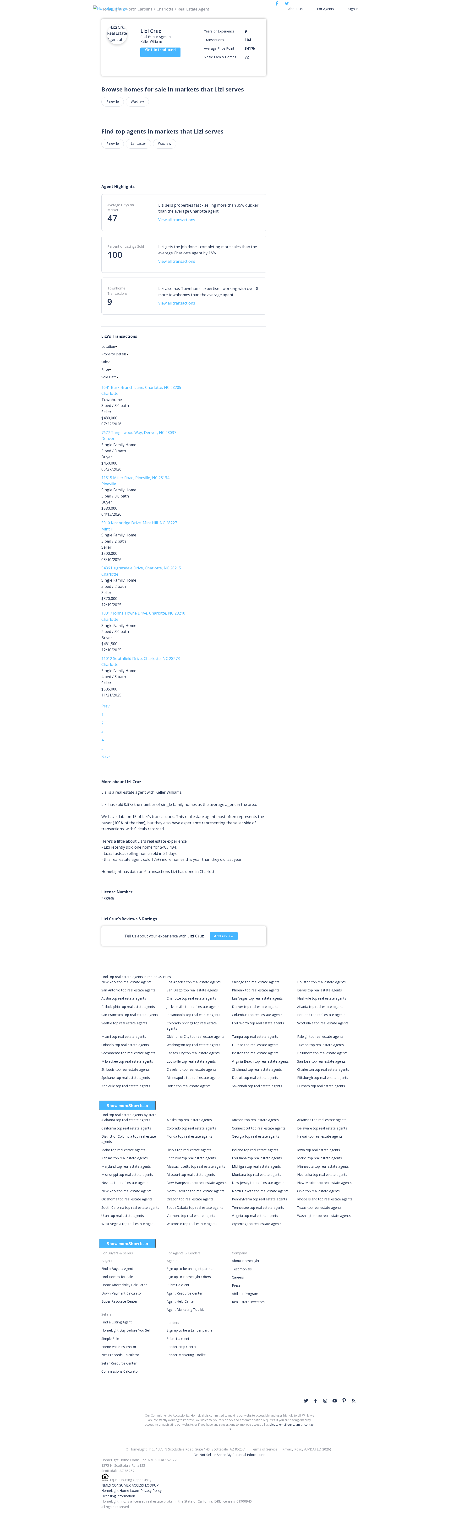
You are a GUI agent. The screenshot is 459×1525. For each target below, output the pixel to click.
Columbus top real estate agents (257, 1014)
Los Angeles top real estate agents (194, 982)
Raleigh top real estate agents (320, 1036)
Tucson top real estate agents (320, 1045)
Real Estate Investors (248, 1302)
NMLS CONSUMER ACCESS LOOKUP (130, 1485)
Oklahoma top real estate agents (127, 1199)
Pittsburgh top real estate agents (322, 1077)
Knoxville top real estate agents (125, 1086)
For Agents (325, 8)
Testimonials (242, 1269)
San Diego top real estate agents (192, 990)
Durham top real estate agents (321, 1086)
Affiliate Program (245, 1293)
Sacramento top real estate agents (128, 1053)
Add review (223, 936)
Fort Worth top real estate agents (258, 1023)
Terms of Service (264, 1449)
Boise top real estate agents (189, 1086)
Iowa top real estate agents (318, 1150)
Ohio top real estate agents (318, 1191)
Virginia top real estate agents (255, 1215)
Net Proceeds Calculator (120, 1355)
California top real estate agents (126, 1128)
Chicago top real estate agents (255, 982)
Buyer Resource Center (119, 1301)
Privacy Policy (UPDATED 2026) (306, 1449)
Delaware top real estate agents (322, 1128)
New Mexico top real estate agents (324, 1182)
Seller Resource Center (119, 1363)
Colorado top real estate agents (191, 1128)
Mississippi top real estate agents (127, 1174)
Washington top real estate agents (193, 1045)
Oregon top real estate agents (190, 1199)
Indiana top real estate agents (255, 1150)
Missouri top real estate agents (191, 1174)
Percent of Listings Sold (125, 246)
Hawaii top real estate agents (320, 1136)
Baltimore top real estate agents (322, 1053)
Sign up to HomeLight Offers (189, 1276)
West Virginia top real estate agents (128, 1223)
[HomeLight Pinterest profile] (344, 1400)
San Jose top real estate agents (321, 1061)
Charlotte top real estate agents (191, 998)
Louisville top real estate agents (191, 1061)
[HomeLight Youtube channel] (335, 1401)
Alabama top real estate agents (125, 1120)
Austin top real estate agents (123, 998)
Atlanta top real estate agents (320, 1006)
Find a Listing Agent (116, 1322)
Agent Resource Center (184, 1293)
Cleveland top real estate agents (192, 1069)
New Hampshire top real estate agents (197, 1182)
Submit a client (178, 1285)
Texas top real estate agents (319, 1207)
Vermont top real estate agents (191, 1215)
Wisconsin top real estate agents (192, 1223)
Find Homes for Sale (117, 1276)
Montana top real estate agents (256, 1174)
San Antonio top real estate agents (128, 990)
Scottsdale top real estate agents (323, 1023)
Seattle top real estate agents (124, 1023)
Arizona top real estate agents (255, 1120)
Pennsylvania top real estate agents (259, 1199)
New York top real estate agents (126, 982)
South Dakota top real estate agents (195, 1207)
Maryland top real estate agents (126, 1166)
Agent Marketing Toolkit (185, 1309)
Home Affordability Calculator (124, 1285)
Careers (238, 1277)
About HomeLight (245, 1260)
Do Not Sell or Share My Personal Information (229, 1454)
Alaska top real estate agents (189, 1120)
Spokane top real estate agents (125, 1077)
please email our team (284, 1425)
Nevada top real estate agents (124, 1182)
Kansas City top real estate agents (193, 1053)
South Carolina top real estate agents (130, 1207)
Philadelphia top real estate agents (128, 1006)
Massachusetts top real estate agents (196, 1166)
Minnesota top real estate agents (323, 1166)
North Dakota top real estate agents (260, 1191)
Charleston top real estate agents (323, 1069)
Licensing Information (118, 1496)
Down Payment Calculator (121, 1293)
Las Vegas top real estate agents (257, 998)
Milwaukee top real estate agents (127, 1061)
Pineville (112, 101)
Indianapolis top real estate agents (193, 1014)
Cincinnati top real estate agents (257, 1069)
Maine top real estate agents (319, 1158)
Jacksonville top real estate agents (193, 1006)
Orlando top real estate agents (125, 1045)
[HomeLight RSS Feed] (354, 1401)
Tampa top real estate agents (255, 1036)
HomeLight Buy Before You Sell (125, 1330)
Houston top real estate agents (321, 982)
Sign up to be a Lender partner (190, 1330)
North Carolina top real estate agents (195, 1191)
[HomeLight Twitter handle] (306, 1401)
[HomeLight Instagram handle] (325, 1401)
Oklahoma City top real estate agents (195, 1036)
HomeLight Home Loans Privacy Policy (131, 1490)
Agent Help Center (181, 1301)
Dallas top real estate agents (319, 990)
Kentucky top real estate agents (191, 1158)
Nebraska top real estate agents (322, 1174)
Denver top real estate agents (255, 1006)
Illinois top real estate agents (189, 1150)
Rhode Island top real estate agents (324, 1199)
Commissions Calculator (120, 1371)
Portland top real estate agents (321, 1014)
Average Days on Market (120, 207)
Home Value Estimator (118, 1346)
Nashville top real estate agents (321, 998)
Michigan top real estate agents (256, 1166)
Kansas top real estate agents (124, 1158)
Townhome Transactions (117, 291)
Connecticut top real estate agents (258, 1128)
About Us (295, 8)
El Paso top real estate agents (255, 1045)
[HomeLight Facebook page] (315, 1401)
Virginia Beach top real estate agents (260, 1061)
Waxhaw (137, 101)
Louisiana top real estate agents (257, 1158)
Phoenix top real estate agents (255, 990)
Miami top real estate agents (123, 1036)
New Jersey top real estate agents (258, 1182)
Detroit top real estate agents (255, 1077)
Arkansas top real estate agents (321, 1120)
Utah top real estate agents (122, 1215)
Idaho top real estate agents (123, 1150)
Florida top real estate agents (189, 1136)
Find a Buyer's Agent (117, 1268)
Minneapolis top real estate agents (193, 1077)
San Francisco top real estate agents (129, 1014)
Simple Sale (110, 1338)
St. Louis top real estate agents (125, 1069)
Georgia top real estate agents (255, 1136)
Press (236, 1285)
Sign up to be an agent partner (190, 1268)
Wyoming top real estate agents (257, 1223)
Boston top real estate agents (255, 1053)
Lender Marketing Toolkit (186, 1355)
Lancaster (138, 143)
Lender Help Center (182, 1346)
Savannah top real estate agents (257, 1086)
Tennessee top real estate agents (258, 1207)
